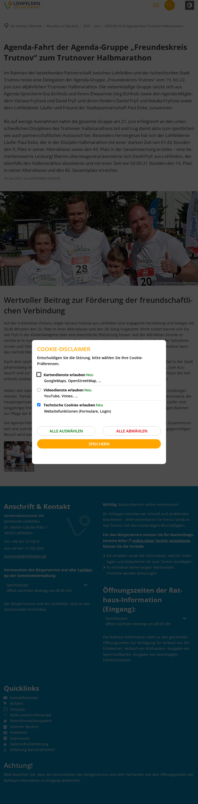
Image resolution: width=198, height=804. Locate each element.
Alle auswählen (66, 431)
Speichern (99, 443)
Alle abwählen (131, 431)
